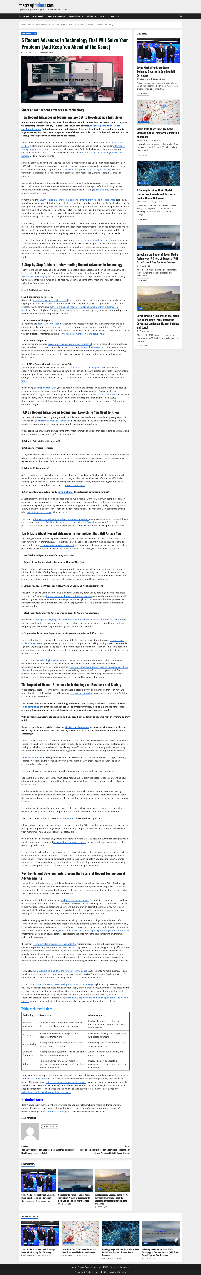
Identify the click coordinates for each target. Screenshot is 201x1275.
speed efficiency (101, 189)
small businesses (33, 757)
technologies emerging (81, 693)
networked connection (48, 323)
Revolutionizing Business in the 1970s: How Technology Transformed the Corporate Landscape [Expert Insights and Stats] (111, 1199)
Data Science (143, 122)
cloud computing (30, 706)
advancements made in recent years (53, 420)
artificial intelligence (37, 1078)
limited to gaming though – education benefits (69, 596)
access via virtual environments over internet (70, 344)
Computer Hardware (57, 16)
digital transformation (77, 727)
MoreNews (109, 1272)
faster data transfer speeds (88, 367)
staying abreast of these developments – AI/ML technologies (65, 984)
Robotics (90, 16)
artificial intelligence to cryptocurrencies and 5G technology (72, 522)
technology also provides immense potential (54, 943)
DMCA (105, 1267)
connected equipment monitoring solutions (80, 333)
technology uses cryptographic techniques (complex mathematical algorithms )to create (76, 619)
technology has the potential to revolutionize (94, 240)
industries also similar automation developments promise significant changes (77, 199)
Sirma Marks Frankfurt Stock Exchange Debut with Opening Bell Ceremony (38, 1196)
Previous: (47, 1150)
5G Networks (37, 16)
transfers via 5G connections (103, 394)
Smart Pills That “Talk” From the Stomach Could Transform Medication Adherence (158, 112)
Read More (143, 93)
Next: (105, 1150)
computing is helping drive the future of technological (60, 970)
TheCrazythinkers (29, 1201)
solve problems (66, 491)
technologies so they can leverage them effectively (46, 1092)
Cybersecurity (75, 16)
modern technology (57, 1111)
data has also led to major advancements (66, 1082)
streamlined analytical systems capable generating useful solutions (92, 930)
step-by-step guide (47, 387)
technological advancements (53, 660)
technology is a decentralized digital (50, 300)
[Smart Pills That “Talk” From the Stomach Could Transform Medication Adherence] (80, 1233)
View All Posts (50, 1126)
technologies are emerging (34, 276)
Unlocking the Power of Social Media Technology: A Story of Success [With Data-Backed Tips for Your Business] (74, 1197)
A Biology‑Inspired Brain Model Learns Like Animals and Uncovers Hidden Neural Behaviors (158, 173)
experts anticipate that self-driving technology (88, 169)
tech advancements (66, 818)
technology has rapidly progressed (57, 545)
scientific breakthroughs (39, 512)
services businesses (90, 347)
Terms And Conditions (119, 1267)
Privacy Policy (84, 1267)
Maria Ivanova (142, 140)
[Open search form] (181, 16)
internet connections (75, 485)
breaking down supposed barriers (69, 842)
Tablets (114, 16)
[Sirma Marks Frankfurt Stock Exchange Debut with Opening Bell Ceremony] (38, 1180)
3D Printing (24, 16)
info (34, 33)
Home (73, 1267)
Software (103, 16)
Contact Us (96, 1267)
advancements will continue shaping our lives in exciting (61, 519)
